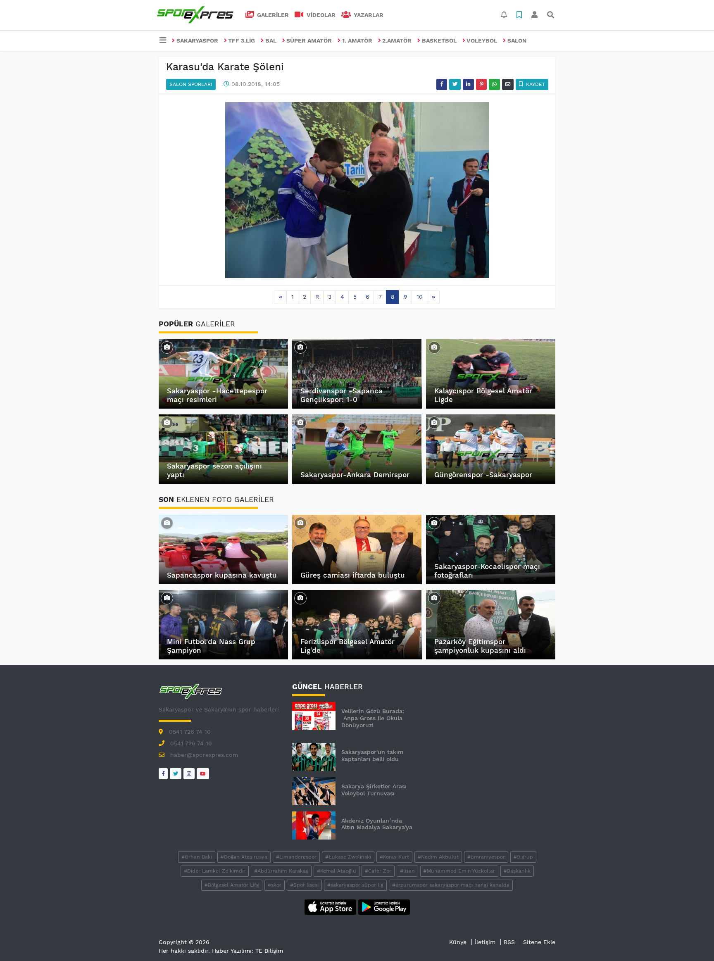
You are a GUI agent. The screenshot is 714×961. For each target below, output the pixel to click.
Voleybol (481, 40)
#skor (274, 885)
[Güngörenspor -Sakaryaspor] (434, 422)
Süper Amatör (309, 40)
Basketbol (439, 40)
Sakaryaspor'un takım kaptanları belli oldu (372, 755)
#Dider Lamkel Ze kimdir (214, 871)
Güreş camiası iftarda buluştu (352, 575)
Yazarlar (367, 15)
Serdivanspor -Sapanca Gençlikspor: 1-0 (341, 395)
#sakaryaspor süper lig (355, 885)
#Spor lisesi (304, 885)
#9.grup (523, 857)
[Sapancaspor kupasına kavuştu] (167, 522)
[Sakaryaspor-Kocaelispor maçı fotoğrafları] (434, 522)
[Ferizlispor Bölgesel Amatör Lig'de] (300, 598)
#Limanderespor (296, 857)
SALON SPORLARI (190, 84)
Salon (516, 40)
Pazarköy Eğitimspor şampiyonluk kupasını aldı (480, 645)
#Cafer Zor (378, 871)
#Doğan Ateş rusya (244, 857)
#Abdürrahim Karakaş (281, 871)
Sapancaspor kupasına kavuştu (222, 575)
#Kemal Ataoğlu (336, 871)
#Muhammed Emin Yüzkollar (459, 871)
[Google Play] (384, 906)
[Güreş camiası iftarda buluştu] (300, 522)
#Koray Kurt (394, 857)
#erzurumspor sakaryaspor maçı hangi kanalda (450, 885)
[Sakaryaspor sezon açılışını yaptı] (167, 422)
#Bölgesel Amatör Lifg (232, 885)
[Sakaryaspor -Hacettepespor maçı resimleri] (167, 347)
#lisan (407, 871)
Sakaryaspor (197, 40)
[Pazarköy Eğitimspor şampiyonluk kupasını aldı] (434, 598)
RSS (509, 942)
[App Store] (331, 906)
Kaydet (534, 84)
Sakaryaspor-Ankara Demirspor (354, 475)
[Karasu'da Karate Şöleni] (357, 189)
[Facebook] (163, 773)
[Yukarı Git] (692, 940)
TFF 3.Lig (241, 40)
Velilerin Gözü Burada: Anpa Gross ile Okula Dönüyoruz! (372, 718)
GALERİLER (272, 15)
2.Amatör (397, 40)
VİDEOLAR (320, 15)
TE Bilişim (269, 950)
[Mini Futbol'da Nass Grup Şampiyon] (167, 598)
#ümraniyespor (486, 857)
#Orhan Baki (196, 857)
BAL (270, 40)
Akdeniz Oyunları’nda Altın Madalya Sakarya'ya (376, 824)
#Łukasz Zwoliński (348, 857)
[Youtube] (203, 773)
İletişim (485, 942)
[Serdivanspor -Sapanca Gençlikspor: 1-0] (300, 347)
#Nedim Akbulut (438, 857)
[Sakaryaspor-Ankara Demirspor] (300, 422)
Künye (457, 942)
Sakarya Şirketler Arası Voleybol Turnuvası (374, 790)
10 (419, 296)
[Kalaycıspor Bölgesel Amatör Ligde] (434, 347)
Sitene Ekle (539, 942)
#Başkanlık (517, 871)
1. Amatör (357, 40)
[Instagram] (189, 773)
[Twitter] (175, 773)
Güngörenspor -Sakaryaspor (483, 475)
